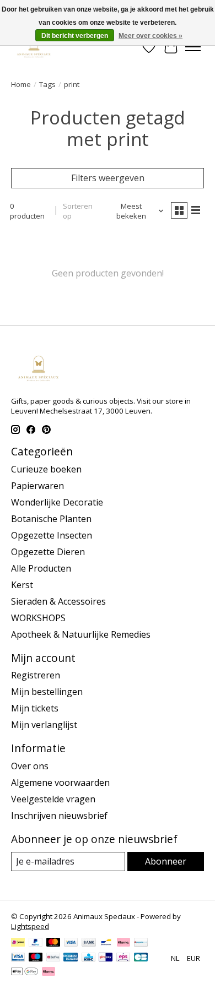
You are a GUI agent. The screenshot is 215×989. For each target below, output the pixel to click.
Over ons (30, 766)
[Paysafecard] (141, 943)
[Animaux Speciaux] (34, 46)
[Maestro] (36, 958)
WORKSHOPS (38, 618)
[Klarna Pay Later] (48, 972)
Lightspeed (30, 926)
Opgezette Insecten (51, 535)
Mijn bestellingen (47, 692)
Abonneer (165, 861)
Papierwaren (37, 486)
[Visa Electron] (18, 958)
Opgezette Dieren (48, 552)
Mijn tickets (34, 708)
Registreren (35, 675)
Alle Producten (41, 568)
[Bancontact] (106, 943)
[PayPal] (36, 943)
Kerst (22, 585)
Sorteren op (78, 211)
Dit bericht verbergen (74, 36)
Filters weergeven (107, 178)
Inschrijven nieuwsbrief (59, 815)
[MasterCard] (53, 943)
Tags (47, 84)
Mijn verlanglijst (44, 725)
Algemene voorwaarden (60, 782)
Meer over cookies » (150, 36)
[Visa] (71, 943)
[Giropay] (105, 958)
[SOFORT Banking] (123, 943)
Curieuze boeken (46, 469)
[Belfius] (53, 958)
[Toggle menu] (193, 47)
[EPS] (123, 958)
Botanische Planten (51, 519)
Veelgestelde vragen (53, 799)
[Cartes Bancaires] (141, 958)
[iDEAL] (18, 943)
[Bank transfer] (89, 943)
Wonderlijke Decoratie (57, 502)
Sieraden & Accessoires (58, 601)
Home (21, 84)
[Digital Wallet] (24, 972)
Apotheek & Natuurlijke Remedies (80, 634)
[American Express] (70, 958)
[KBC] (88, 958)
